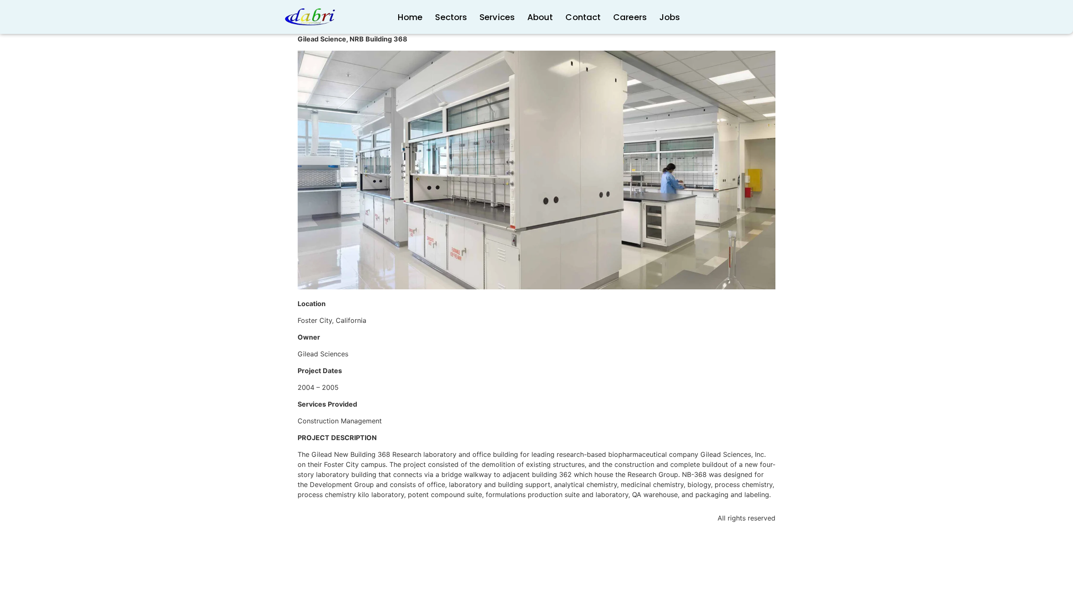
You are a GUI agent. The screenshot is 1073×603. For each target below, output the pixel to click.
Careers (630, 17)
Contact (583, 17)
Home (410, 17)
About (540, 17)
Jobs (669, 17)
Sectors (451, 17)
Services (497, 17)
